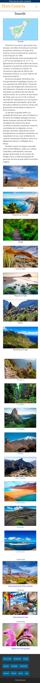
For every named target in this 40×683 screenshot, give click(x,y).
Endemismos (23, 666)
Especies (6, 666)
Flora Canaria (13, 6)
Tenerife (20, 14)
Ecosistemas (17, 659)
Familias (25, 659)
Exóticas (13, 673)
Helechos (6, 673)
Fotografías (14, 666)
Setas (26, 673)
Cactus (21, 673)
